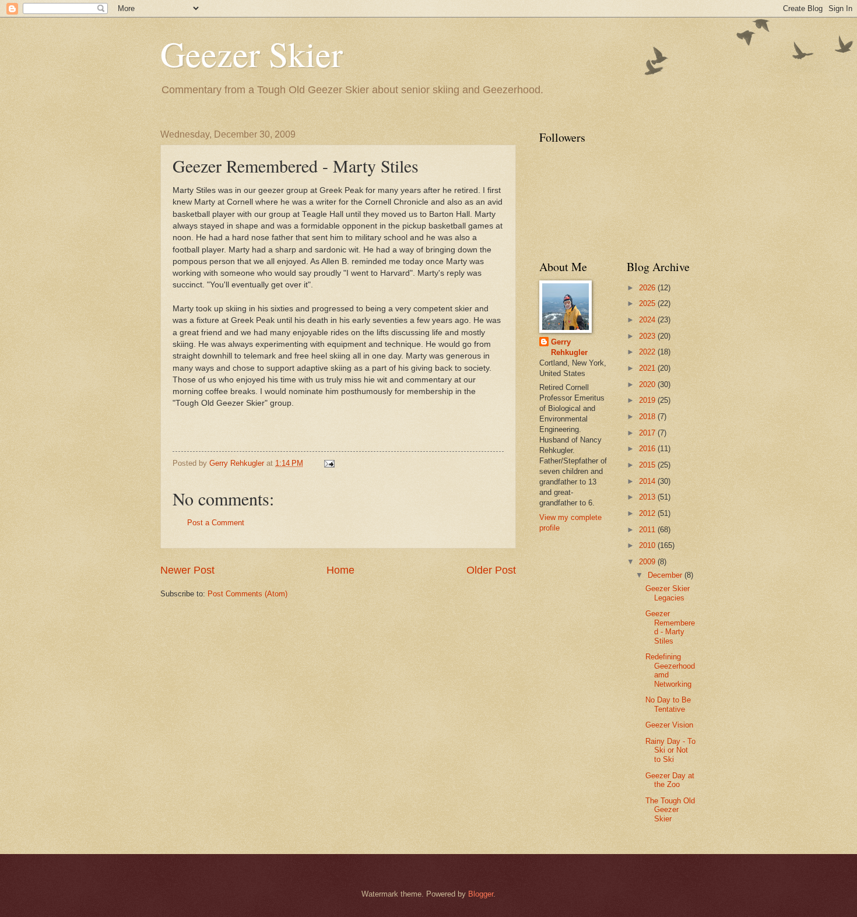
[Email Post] (329, 463)
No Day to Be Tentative (668, 704)
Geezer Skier (251, 53)
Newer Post (187, 570)
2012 (648, 513)
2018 (648, 416)
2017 (648, 432)
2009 (648, 561)
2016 (648, 448)
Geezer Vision (669, 725)
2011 (648, 529)
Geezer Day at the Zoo (669, 780)
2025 (648, 303)
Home (340, 570)
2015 (648, 465)
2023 (648, 336)
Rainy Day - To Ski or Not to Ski (670, 750)
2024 (648, 319)
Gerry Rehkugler (569, 347)
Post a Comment (215, 522)
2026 (648, 287)
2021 (648, 368)
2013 (648, 497)
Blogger (480, 894)
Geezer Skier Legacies (667, 593)
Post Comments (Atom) (247, 593)
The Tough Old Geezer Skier (670, 809)
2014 (648, 481)
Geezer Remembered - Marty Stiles (670, 627)
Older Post (491, 570)
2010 (648, 545)
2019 (648, 400)
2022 (648, 351)
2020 (648, 384)
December (666, 575)
